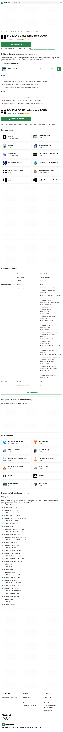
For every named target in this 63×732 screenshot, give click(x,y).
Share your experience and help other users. (42, 49)
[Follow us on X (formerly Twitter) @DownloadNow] (6, 718)
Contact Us (26, 703)
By (9, 39)
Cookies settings (48, 710)
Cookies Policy (47, 703)
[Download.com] (5, 3)
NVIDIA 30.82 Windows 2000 (27, 35)
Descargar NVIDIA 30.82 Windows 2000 (12, 403)
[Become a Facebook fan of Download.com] (3, 718)
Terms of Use (47, 700)
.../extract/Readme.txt (48, 501)
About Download (27, 697)
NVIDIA (27, 493)
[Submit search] (12, 2)
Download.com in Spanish (29, 705)
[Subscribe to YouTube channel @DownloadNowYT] (10, 718)
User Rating (20, 39)
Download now (17, 44)
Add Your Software (27, 700)
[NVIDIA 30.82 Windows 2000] (3, 37)
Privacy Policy (47, 697)
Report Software (32, 393)
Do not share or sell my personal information (50, 706)
